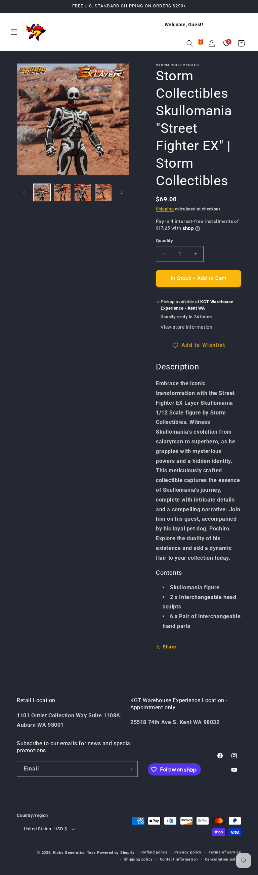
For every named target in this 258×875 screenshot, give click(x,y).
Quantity (164, 240)
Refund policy (154, 852)
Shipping (165, 209)
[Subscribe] (130, 769)
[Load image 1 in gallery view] (41, 192)
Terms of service (225, 852)
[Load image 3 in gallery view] (82, 192)
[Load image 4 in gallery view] (103, 192)
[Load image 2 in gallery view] (62, 192)
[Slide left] (24, 192)
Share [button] (169, 646)
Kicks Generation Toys (74, 852)
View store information (186, 327)
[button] (14, 32)
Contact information (179, 859)
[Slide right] (121, 192)
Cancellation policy (223, 859)
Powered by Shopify (116, 852)
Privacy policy (188, 852)
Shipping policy (138, 859)
